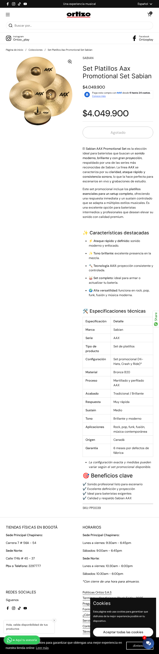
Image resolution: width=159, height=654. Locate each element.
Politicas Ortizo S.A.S (97, 592)
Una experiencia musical (79, 3)
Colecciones (35, 49)
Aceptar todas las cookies (123, 632)
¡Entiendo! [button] (140, 645)
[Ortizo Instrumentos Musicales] (79, 14)
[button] (149, 14)
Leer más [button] (42, 648)
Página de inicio (14, 49)
